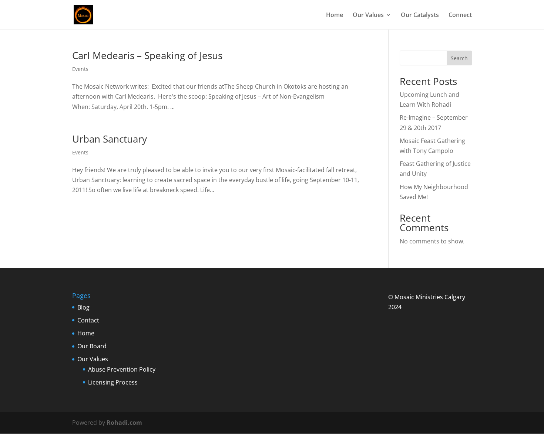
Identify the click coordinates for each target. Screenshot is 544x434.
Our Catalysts (420, 15)
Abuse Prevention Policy (121, 369)
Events (80, 68)
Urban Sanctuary (109, 139)
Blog (83, 307)
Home (334, 15)
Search (459, 58)
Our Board (92, 346)
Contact (88, 320)
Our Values (368, 15)
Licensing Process (113, 382)
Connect (460, 15)
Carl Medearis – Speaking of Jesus (147, 55)
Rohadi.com (124, 422)
